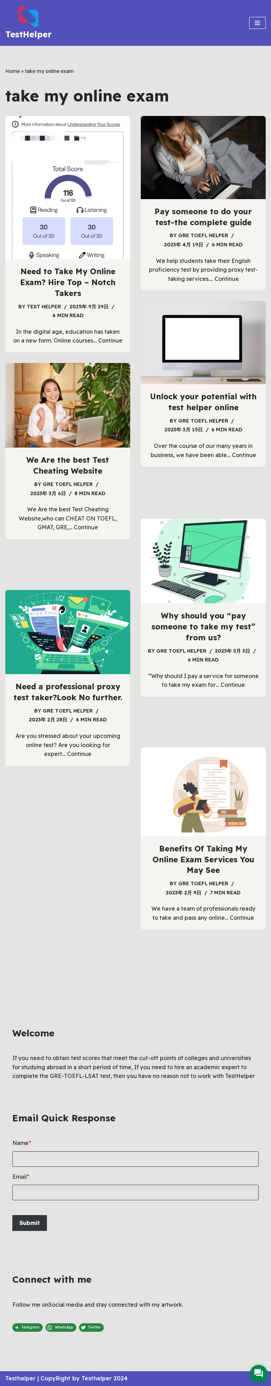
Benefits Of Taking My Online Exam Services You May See (203, 859)
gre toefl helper (203, 235)
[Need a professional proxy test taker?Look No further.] (67, 632)
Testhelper (20, 1378)
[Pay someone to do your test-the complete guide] (203, 157)
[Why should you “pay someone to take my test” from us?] (203, 561)
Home (12, 71)
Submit (29, 1222)
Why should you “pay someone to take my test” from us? (203, 626)
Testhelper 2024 (105, 1378)
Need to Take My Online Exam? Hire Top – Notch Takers (67, 282)
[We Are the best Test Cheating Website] (67, 405)
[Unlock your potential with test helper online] (203, 342)
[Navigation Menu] (257, 23)
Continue (110, 340)
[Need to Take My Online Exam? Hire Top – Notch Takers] (67, 187)
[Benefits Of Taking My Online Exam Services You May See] (203, 791)
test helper (44, 306)
